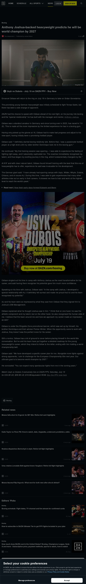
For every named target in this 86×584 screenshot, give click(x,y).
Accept (67, 580)
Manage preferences (26, 580)
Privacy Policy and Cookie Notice (58, 572)
